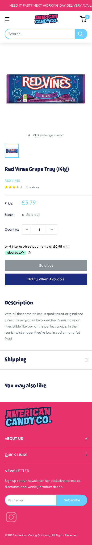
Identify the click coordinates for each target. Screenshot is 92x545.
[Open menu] (7, 19)
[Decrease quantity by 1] (27, 229)
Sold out (46, 265)
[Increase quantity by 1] (52, 229)
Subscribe (72, 500)
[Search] (81, 34)
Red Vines (12, 180)
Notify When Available (46, 279)
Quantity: (12, 229)
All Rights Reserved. (64, 535)
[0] (83, 19)
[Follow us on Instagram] (11, 518)
